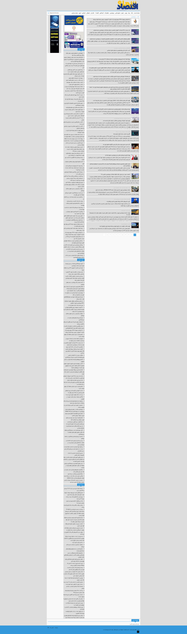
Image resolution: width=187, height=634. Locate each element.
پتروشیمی (112, 13)
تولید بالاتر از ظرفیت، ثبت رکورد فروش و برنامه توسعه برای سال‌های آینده (115, 226)
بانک (132, 13)
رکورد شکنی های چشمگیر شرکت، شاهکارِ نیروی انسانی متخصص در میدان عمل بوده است (111, 100)
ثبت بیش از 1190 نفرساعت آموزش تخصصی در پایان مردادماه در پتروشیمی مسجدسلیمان (112, 30)
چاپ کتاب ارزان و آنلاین (134, 624)
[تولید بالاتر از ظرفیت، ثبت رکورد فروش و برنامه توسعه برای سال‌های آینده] (135, 225)
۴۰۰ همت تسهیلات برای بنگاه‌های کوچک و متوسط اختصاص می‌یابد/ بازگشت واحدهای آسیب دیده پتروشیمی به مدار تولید (73, 309)
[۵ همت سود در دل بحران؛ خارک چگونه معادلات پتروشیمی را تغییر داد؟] (135, 176)
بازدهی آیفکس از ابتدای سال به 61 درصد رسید (73, 582)
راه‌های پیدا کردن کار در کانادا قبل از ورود (74, 347)
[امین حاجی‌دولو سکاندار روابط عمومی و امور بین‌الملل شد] (135, 200)
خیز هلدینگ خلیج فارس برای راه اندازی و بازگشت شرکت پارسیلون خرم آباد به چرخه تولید (111, 76)
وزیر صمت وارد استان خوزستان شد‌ (75, 305)
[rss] (48, 627)
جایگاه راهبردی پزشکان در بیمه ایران (75, 474)
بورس (126, 13)
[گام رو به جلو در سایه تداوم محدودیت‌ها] (135, 133)
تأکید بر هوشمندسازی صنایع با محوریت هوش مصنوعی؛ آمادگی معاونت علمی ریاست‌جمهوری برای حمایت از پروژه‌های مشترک (74, 366)
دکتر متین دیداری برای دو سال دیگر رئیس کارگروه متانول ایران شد (116, 144)
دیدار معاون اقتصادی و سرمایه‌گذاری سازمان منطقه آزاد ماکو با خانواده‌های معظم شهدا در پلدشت (74, 465)
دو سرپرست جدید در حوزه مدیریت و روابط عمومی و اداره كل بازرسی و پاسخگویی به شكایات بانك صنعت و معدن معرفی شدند (74, 538)
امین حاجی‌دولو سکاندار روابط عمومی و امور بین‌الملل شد (118, 201)
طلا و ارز (92, 13)
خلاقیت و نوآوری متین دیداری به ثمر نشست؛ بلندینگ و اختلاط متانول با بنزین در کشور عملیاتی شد (109, 68)
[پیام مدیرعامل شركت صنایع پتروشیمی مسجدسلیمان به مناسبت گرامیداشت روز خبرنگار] (135, 111)
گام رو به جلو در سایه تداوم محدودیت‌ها (121, 134)
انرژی (80, 13)
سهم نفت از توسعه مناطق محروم (76, 78)
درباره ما (56, 627)
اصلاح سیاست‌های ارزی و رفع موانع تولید (74, 107)
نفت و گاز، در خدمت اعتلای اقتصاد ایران (74, 80)
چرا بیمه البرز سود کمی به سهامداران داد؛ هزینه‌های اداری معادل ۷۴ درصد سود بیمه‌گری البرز (74, 66)
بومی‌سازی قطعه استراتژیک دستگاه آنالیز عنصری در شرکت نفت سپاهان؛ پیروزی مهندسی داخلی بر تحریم (74, 184)
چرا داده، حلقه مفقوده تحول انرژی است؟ (74, 395)
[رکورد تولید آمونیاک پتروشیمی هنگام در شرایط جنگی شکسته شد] (135, 119)
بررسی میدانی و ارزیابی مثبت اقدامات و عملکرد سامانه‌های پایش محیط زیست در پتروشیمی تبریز (75, 251)
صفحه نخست (137, 13)
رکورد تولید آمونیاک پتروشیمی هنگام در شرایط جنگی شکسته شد (116, 121)
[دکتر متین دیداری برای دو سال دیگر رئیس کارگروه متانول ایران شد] (135, 146)
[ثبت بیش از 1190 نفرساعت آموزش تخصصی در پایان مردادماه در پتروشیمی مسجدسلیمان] (135, 32)
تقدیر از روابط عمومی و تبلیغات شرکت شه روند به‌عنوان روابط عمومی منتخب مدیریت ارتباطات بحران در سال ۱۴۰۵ (74, 149)
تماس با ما (52, 627)
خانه (138, 17)
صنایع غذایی (117, 13)
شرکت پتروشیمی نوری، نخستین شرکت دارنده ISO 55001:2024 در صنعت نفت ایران (113, 190)
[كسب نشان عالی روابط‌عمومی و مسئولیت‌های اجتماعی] (135, 49)
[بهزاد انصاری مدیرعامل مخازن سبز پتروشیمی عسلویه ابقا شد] (135, 157)
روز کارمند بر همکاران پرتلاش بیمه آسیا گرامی (73, 176)
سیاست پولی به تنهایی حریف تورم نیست (74, 584)
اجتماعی (84, 13)
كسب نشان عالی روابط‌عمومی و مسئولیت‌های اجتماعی (118, 50)
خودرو (122, 13)
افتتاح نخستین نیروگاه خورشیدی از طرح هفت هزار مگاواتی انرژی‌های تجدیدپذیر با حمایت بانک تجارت (74, 372)
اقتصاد (97, 13)
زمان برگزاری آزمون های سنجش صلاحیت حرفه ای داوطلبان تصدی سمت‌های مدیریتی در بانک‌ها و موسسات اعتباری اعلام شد (74, 459)
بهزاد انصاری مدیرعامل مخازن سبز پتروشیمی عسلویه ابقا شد (117, 155)
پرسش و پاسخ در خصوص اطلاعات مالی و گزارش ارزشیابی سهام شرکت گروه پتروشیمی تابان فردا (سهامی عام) (75, 278)
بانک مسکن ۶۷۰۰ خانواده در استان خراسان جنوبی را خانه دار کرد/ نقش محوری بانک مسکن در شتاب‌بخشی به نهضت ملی (74, 574)
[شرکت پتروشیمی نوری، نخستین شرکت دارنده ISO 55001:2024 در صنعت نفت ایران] (135, 189)
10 (107, 235)
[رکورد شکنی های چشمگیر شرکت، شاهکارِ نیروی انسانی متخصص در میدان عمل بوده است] (135, 99)
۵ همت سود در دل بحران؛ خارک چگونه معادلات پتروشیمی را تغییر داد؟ (115, 174)
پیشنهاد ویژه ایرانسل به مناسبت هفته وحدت (73, 447)
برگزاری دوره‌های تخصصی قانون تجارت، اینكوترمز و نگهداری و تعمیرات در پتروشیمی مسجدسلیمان (110, 39)
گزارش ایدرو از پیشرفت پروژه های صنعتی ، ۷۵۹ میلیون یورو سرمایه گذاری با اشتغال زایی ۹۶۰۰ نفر (74, 351)
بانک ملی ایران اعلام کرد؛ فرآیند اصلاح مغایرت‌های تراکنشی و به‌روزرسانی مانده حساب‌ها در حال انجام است (74, 382)
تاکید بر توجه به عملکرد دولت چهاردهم (75, 82)
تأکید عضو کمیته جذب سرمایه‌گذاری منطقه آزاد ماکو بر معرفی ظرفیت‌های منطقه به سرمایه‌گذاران (74, 432)
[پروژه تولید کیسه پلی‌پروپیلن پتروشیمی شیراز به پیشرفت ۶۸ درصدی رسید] (135, 61)
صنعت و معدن (75, 13)
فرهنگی (88, 13)
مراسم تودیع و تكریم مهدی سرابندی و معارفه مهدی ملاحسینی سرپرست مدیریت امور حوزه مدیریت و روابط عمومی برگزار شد (74, 520)
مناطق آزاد (107, 13)
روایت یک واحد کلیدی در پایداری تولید (75, 201)
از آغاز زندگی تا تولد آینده (77, 542)
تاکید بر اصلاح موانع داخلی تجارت (76, 84)
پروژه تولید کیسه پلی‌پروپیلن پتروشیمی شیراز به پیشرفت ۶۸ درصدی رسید (114, 59)
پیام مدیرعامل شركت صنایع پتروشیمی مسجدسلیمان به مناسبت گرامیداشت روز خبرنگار (112, 109)
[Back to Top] (138, 632)
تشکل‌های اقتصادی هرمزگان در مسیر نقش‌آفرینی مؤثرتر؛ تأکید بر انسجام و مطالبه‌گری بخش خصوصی (74, 555)
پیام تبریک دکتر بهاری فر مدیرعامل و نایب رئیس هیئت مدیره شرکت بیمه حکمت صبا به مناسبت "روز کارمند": (74, 168)
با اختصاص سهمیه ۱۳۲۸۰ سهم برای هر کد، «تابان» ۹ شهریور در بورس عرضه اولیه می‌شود (111, 19)
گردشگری (102, 13)
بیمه (129, 13)
